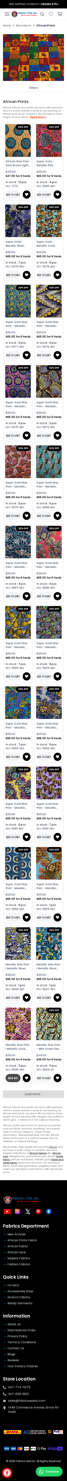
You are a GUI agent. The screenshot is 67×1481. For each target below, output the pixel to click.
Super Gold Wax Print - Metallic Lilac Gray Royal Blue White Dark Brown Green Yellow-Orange (47, 726)
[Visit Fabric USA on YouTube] (7, 1211)
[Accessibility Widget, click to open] (7, 1473)
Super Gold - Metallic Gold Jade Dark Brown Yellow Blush (48, 244)
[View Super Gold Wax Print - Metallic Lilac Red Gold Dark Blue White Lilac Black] (18, 461)
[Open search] (42, 14)
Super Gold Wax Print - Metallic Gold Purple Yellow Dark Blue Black (47, 324)
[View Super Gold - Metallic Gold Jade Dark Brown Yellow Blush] (49, 220)
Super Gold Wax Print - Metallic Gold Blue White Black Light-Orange (16, 645)
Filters (33, 88)
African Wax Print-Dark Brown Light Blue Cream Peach (18, 163)
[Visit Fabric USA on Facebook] (49, 1211)
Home (7, 25)
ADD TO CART (13, 194)
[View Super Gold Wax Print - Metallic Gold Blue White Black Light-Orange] (18, 622)
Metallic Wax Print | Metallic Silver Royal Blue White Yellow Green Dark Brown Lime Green (18, 966)
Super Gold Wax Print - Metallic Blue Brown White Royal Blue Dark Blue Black (17, 565)
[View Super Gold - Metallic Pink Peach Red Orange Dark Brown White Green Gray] (49, 140)
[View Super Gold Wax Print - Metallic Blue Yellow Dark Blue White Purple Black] (18, 301)
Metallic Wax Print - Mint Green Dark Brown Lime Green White (48, 1047)
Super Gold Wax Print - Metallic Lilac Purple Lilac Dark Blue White (47, 806)
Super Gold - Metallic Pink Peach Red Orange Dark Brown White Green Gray (45, 163)
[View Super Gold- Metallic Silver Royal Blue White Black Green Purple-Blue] (18, 220)
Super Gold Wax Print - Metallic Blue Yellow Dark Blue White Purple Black (17, 324)
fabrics (53, 1147)
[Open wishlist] (51, 14)
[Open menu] (7, 14)
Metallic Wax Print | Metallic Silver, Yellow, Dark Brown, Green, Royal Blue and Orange (48, 966)
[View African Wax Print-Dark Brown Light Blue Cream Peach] (18, 140)
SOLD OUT (13, 1078)
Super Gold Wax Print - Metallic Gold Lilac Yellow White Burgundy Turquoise (17, 806)
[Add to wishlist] (27, 194)
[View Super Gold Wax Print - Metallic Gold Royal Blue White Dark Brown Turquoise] (18, 863)
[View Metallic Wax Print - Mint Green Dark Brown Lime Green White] (49, 1023)
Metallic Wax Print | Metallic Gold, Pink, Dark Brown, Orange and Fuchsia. (17, 1047)
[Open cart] (60, 14)
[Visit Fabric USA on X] (28, 1211)
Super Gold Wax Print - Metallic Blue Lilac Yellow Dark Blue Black (17, 726)
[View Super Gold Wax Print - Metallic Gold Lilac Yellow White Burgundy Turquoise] (18, 783)
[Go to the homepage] (24, 14)
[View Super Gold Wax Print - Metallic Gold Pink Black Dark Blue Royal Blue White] (18, 381)
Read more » (38, 117)
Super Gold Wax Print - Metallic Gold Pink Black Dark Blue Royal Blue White (16, 404)
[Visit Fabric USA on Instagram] (17, 1211)
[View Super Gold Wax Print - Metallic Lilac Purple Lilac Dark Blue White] (49, 783)
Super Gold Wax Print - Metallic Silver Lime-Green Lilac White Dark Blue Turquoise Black (48, 645)
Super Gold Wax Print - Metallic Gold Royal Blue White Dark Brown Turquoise (18, 886)
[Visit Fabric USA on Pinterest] (38, 1211)
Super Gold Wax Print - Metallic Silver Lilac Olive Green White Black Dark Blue (48, 404)
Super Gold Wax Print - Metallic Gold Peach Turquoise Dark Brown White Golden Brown (47, 886)
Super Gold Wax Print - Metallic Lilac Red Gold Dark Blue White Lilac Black (16, 485)
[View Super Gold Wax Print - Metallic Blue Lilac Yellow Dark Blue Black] (18, 702)
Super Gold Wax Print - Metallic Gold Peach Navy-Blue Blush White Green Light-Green (48, 565)
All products (23, 25)
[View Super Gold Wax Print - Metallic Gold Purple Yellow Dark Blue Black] (49, 301)
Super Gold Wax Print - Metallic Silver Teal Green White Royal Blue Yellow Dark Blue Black (47, 485)
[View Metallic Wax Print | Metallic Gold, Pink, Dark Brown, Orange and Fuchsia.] (18, 1023)
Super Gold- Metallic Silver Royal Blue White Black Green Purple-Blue (17, 244)
